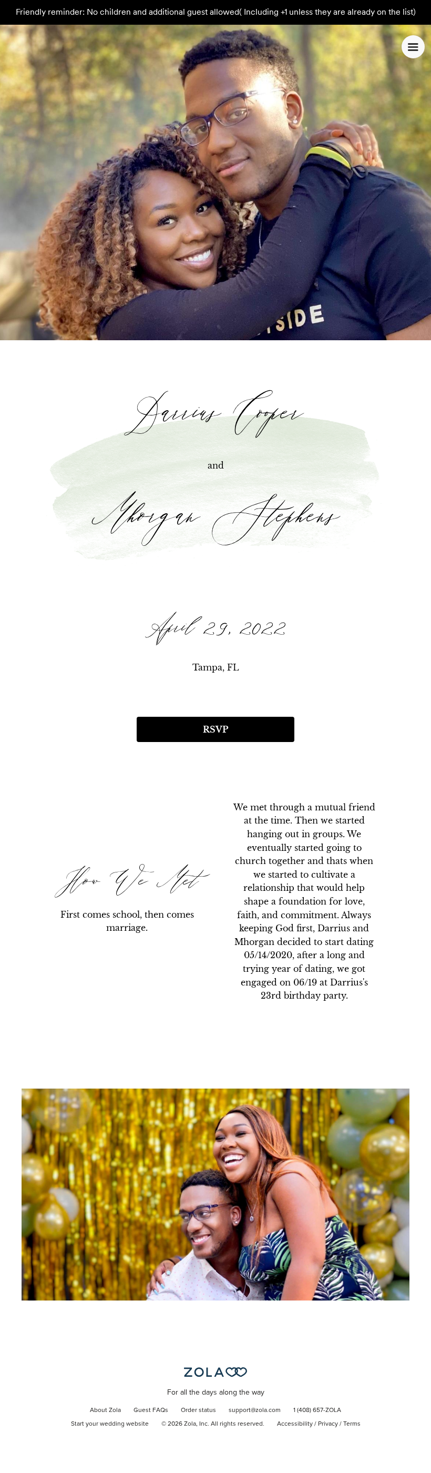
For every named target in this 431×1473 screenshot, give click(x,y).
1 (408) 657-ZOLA (317, 1410)
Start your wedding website (110, 1424)
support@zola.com (255, 1410)
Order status (198, 1410)
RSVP (215, 729)
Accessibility (295, 1424)
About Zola (105, 1410)
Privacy (328, 1424)
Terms (352, 1424)
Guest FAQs (151, 1410)
